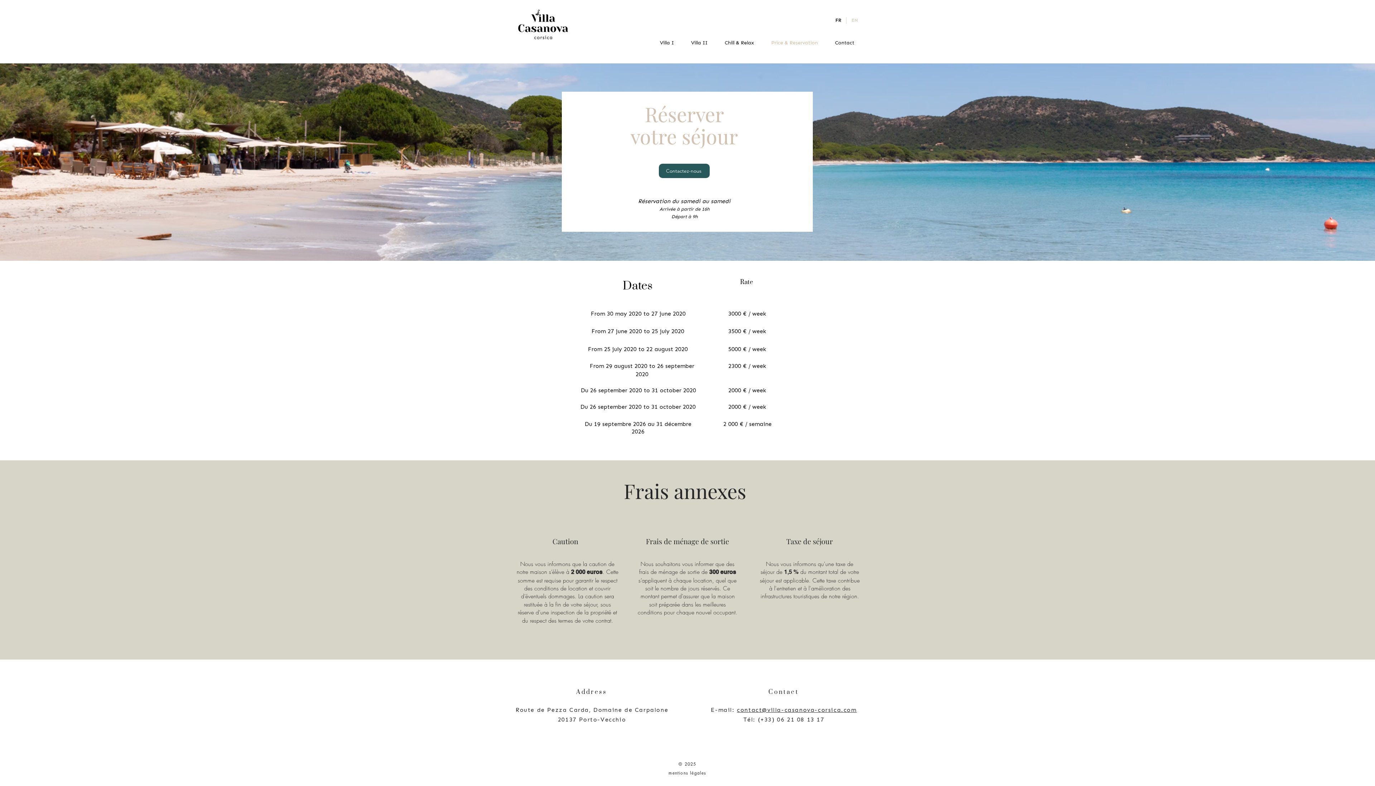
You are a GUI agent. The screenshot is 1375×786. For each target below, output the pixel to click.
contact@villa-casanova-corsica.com (797, 709)
